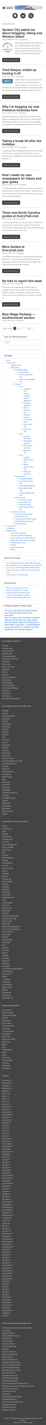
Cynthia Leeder (6, 726)
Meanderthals (5, 669)
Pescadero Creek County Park (10, 1378)
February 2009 (6, 1170)
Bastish (4, 831)
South (21, 455)
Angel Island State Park (8, 1333)
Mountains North (20, 476)
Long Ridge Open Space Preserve (11, 1362)
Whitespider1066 (6, 992)
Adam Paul (5, 713)
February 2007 (6, 1233)
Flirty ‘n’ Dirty (5, 740)
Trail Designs (5, 1063)
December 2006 (6, 1239)
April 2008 (5, 1196)
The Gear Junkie (6, 974)
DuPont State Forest (25, 500)
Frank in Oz (5, 865)
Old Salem (27, 415)
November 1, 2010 (12, 185)
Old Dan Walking (6, 680)
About (8, 360)
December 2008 (6, 1175)
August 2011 (5, 1091)
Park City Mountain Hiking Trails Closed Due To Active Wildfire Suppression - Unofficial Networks (22, 623)
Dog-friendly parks (20, 524)
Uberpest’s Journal (7, 987)
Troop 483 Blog (6, 982)
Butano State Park (7, 1338)
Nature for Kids (6, 924)
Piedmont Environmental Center (28, 419)
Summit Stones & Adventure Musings (12, 968)
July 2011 (4, 1093)
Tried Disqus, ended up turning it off (19, 71)
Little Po (4, 900)
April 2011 (5, 1101)
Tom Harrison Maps (7, 1060)
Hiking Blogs (5, 873)
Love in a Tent (6, 905)
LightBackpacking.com (8, 897)
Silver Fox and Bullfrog (8, 685)
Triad (20, 386)
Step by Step (5, 963)
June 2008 (5, 1191)
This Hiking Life (6, 696)
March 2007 (5, 1231)
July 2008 (4, 1188)
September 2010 (6, 1120)
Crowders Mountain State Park (28, 459)
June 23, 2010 (11, 253)
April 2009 (5, 1165)
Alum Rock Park (6, 1330)
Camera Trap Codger (7, 847)
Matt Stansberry (6, 910)
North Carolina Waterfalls (9, 677)
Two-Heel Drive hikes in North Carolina (27, 567)
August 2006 (5, 1249)
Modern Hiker (5, 913)
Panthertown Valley (25, 505)
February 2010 (6, 1138)
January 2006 (5, 1268)
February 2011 (6, 1107)
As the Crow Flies (7, 828)
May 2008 (4, 1194)
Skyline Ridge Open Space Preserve (12, 1396)
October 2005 (5, 1276)
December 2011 (6, 1080)
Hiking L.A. (5, 876)
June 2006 (5, 1255)
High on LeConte (6, 664)
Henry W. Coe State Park (9, 1351)
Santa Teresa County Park (9, 1391)
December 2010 (6, 1112)
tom (5, 39)
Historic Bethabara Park (27, 410)
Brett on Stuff (5, 842)
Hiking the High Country (8, 666)
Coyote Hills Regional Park (9, 1346)
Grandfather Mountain (26, 479)
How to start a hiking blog (18, 533)
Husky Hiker (5, 884)
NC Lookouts (5, 674)
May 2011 (4, 1099)
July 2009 (4, 1157)
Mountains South (20, 498)
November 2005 (6, 1273)
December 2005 (6, 1270)
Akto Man (4, 826)
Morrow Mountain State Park (28, 466)
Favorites (13, 545)
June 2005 (5, 1286)
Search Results (6, 1394)
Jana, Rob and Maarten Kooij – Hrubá (12, 761)
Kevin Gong (5, 766)
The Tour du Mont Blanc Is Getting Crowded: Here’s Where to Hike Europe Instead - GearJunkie (20, 612)
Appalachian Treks (7, 653)
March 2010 (5, 1136)
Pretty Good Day (6, 774)
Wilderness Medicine (7, 811)
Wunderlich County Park (8, 1409)
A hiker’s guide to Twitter (18, 542)
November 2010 (6, 1114)
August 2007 (5, 1218)
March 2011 (5, 1104)
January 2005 (5, 1300)
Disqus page (5, 1349)
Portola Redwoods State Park (10, 1380)
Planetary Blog (6, 942)
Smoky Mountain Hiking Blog (10, 688)
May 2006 (4, 1257)
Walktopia (4, 990)
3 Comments (22, 147)
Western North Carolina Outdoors (11, 698)
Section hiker (5, 950)
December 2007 (6, 1207)
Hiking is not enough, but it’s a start (17, 590)
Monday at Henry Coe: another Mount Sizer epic (25, 563)
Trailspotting (5, 795)
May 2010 (4, 1130)
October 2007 (5, 1212)
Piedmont (18, 384)
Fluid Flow (5, 742)
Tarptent (4, 1055)
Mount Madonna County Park (10, 1375)
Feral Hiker (5, 860)
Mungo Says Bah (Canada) (9, 918)
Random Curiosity (7, 777)
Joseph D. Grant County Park (10, 1359)
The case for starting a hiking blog (21, 535)
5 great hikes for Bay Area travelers (26, 519)
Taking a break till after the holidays (21, 142)
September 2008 (6, 1183)
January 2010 (5, 1141)
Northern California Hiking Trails (10, 926)
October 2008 (5, 1181)
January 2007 (5, 1236)
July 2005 (4, 1284)
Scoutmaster (5, 947)
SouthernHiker (6, 787)
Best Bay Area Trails (21, 516)
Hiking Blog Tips (11, 531)
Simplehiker (5, 955)
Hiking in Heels (6, 755)
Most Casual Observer (8, 771)
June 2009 (5, 1159)
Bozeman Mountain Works (9, 1015)
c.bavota (30, 1422)
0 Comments (23, 39)
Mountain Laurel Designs (8, 1039)
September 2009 (6, 1151)
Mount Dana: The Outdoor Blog (10, 916)
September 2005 (6, 1278)
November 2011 (6, 1083)
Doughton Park (23, 372)
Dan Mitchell (5, 729)
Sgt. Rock (4, 953)
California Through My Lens (9, 844)
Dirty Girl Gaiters (6, 1023)
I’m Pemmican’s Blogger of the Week (18, 595)
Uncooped (4, 800)
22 (29, 328)
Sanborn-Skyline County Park (10, 1388)
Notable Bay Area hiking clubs (24, 521)
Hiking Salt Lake (6, 879)
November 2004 (6, 1305)
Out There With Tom (7, 931)
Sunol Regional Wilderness (9, 1399)
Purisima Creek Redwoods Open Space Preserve (15, 1383)
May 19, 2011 (11, 76)
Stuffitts (4, 1052)
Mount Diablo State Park (8, 1372)
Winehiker (5, 814)
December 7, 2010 (12, 147)
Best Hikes (5, 834)
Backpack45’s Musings (8, 716)
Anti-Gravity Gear (7, 1010)
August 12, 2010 (12, 219)
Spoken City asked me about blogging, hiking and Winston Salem (22, 33)
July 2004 (4, 1315)
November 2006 (6, 1241)
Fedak (3, 737)
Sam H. (4, 945)
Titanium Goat (6, 1057)
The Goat (4, 976)
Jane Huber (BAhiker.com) (9, 763)
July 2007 (4, 1220)
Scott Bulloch (5, 784)
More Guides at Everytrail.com (13, 248)
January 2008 (5, 1204)
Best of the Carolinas (17, 547)
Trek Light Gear (6, 1065)
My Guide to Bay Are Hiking (23, 514)
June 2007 (5, 1223)
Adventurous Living (7, 648)
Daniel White (5, 732)
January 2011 (5, 1109)
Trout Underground (7, 984)
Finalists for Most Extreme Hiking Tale (18, 597)
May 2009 (4, 1162)
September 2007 (6, 1215)
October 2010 (5, 1117)
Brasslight (5, 1018)
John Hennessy (6, 892)
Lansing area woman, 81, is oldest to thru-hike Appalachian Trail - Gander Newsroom (21, 628)
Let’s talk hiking (23, 575)
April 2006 (5, 1260)
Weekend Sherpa (6, 806)
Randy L (4, 779)
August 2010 (5, 1122)
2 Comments (22, 113)
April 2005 (5, 1292)
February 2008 (6, 1202)
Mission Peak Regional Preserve (11, 1367)
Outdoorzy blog (6, 934)
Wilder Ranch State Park (8, 1407)
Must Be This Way (7, 921)
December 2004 (6, 1302)
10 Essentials (11, 528)
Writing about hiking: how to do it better (23, 540)
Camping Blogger (6, 724)
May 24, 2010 (11, 320)
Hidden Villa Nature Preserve (10, 1354)
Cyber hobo (5, 855)
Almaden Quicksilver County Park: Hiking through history (17, 1328)
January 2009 (5, 1173)
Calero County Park (7, 1341)
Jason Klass (5, 887)
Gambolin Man (6, 745)
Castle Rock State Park (8, 1343)
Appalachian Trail (16, 365)
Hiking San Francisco (8, 758)
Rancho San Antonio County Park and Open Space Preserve (18, 1386)
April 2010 (5, 1133)
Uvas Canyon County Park (9, 1404)
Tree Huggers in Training (8, 798)
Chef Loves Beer (6, 849)
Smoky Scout (5, 690)
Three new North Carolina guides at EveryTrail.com (21, 214)
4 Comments (19, 320)
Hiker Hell (4, 871)
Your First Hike (11, 526)
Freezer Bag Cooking (7, 1031)
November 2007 (6, 1210)
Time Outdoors (6, 979)
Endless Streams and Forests (10, 659)
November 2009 (6, 1146)
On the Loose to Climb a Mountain (11, 929)
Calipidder (5, 721)
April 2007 (5, 1228)
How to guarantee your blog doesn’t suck (23, 538)
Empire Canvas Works (8, 1026)
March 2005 (5, 1294)
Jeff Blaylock (5, 889)
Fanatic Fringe (6, 1028)
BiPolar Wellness (7, 836)
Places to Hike (11, 363)
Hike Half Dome (6, 753)
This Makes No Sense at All (9, 792)
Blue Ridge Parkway (21, 370)
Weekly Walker (6, 808)
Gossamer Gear (6, 1034)
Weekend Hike (6, 803)
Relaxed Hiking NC (7, 682)
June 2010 (5, 1128)
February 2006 (6, 1265)
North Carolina (15, 367)
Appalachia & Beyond (8, 651)
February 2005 (6, 1297)
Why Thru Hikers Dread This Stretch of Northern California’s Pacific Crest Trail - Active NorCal (22, 618)
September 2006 (6, 1247)
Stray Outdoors (6, 966)
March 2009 (5, 1167)
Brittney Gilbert (6, 718)
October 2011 (5, 1085)
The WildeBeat (6, 790)
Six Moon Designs (7, 1049)
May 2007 (4, 1226)
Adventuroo (5, 645)
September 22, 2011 (13, 39)
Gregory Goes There (7, 868)
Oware (4, 1047)
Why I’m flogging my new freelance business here (20, 108)
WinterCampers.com (7, 998)
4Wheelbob (5, 710)
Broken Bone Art (6, 1020)
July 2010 (4, 1125)
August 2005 (5, 1281)
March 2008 (5, 1199)
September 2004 (6, 1310)
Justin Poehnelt (6, 895)
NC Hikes (4, 672)
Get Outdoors (5, 750)
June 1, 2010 (11, 284)
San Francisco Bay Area (18, 512)
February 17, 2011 (12, 113)
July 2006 (4, 1252)
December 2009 (6, 1144)
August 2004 (5, 1313)
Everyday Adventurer (7, 858)
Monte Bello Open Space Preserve (11, 1370)
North (21, 434)
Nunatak (4, 1044)
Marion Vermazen (7, 908)
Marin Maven (5, 769)
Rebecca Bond (6, 782)
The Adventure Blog (7, 971)
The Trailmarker (6, 693)
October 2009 (5, 1149)
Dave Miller (5, 734)
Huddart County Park (7, 1357)
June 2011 (5, 1096)
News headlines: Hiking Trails (18, 605)
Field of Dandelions (7, 863)
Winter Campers (6, 995)
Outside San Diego (7, 939)
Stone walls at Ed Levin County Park (30, 565)
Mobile (13, 550)
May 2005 (4, 1289)
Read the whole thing (11, 60)
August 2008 (5, 1186)
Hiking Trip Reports (7, 881)
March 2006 (5, 1263)
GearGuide (5, 747)
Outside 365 (5, 937)
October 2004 (5, 1307)
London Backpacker (7, 902)
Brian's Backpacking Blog (9, 656)
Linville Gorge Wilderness (27, 486)
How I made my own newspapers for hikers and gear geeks (21, 178)
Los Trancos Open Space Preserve (11, 1365)
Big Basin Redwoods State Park (10, 1335)
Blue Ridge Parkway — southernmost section (19, 316)
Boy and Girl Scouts (7, 839)
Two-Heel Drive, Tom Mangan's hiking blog (24, 1418)
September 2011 (6, 1088)
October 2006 (5, 1244)
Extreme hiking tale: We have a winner (18, 593)
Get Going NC (6, 661)
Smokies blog (6, 958)
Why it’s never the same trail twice (17, 588)
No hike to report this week (22, 281)
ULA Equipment (6, 1068)
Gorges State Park (25, 502)
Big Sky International (7, 1012)
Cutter (3, 852)
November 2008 (6, 1178)
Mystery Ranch (6, 1042)
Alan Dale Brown (12, 565)
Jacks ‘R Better (6, 1036)
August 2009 (5, 1154)
